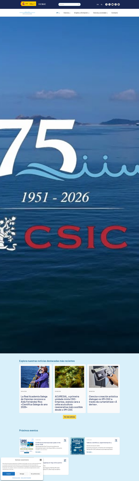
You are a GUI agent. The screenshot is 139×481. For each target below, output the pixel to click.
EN (98, 4)
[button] (41, 460)
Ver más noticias (69, 417)
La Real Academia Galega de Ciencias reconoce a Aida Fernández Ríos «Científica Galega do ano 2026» (34, 401)
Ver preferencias (35, 473)
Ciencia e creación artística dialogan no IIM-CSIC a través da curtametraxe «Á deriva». (103, 400)
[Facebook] (106, 4)
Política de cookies (16, 477)
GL (102, 4)
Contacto (114, 13)
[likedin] (119, 4)
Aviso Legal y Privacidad (26, 477)
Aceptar (9, 473)
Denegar (22, 473)
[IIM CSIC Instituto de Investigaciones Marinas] (27, 12)
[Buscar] (79, 4)
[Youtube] (112, 4)
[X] (109, 4)
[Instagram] (115, 4)
